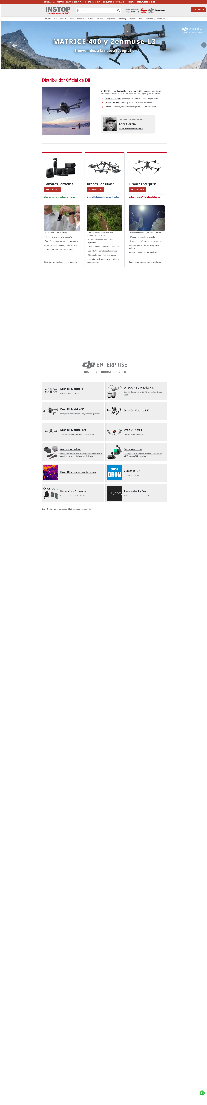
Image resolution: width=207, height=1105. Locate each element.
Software (132, 19)
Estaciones (47, 19)
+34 (124, 128)
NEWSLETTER (107, 2)
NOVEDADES (119, 2)
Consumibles (160, 19)
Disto (140, 19)
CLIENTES (130, 2)
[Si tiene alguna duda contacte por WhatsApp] (202, 1093)
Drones (71, 19)
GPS (55, 19)
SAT (98, 2)
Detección (80, 19)
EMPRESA (47, 2)
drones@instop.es (136, 128)
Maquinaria (111, 19)
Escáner (63, 19)
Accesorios (149, 19)
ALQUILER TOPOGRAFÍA (62, 2)
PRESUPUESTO (142, 2)
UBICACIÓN (89, 2)
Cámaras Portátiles (58, 184)
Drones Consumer (112, 102)
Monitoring (122, 19)
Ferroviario (100, 19)
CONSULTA (78, 2)
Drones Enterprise (112, 106)
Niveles (90, 19)
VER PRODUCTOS (52, 189)
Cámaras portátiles (113, 98)
